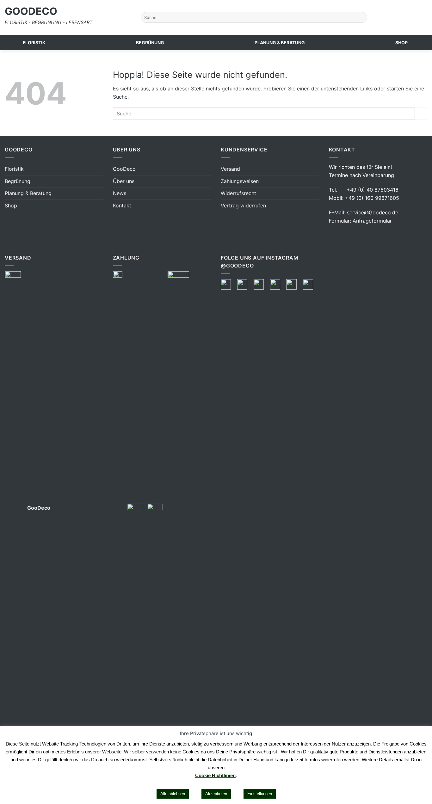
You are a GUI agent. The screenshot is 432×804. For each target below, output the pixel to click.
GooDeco (31, 11)
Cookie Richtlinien (215, 775)
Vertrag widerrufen (243, 205)
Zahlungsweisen (240, 181)
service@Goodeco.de (372, 212)
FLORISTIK (34, 42)
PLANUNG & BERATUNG (280, 42)
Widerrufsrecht (238, 193)
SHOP (401, 42)
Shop (11, 205)
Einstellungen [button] (259, 793)
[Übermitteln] (361, 17)
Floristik (14, 169)
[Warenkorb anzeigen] (424, 17)
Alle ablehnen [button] (172, 793)
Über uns (123, 181)
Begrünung (17, 181)
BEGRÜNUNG (150, 42)
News (119, 193)
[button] (411, 17)
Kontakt (122, 205)
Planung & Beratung (28, 193)
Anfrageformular (372, 221)
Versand (230, 169)
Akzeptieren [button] (216, 793)
